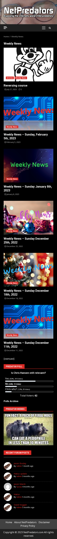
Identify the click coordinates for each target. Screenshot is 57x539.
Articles (10, 78)
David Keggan (20, 504)
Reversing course (28, 64)
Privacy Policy (27, 525)
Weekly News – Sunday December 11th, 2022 (28, 322)
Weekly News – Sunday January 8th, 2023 (28, 165)
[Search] (50, 28)
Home (9, 522)
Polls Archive (11, 401)
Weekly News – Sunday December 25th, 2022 (28, 218)
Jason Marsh (20, 484)
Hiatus (17, 494)
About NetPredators (25, 522)
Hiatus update (20, 473)
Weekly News (20, 78)
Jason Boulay (20, 463)
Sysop (19, 486)
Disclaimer (44, 522)
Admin (19, 466)
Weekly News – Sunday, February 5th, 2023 (28, 113)
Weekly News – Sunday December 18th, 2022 (28, 270)
